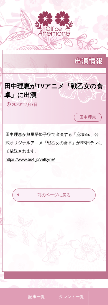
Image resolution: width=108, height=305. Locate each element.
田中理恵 (87, 117)
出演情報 (89, 61)
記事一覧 (36, 296)
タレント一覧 (71, 296)
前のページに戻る (54, 194)
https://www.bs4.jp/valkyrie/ (30, 159)
